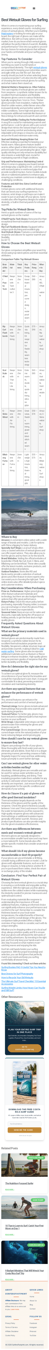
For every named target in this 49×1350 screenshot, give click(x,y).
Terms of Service (11, 1327)
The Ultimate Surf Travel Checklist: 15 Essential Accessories (23, 982)
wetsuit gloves (40, 67)
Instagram (33, 1327)
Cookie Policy (10, 1335)
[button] (34, 8)
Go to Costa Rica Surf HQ (24, 1048)
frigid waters (7, 33)
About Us (33, 1301)
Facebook (33, 1323)
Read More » (9, 1190)
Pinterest (33, 1331)
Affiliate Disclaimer (11, 1331)
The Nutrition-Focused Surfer (19, 1183)
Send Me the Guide (23, 1130)
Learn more (15, 1309)
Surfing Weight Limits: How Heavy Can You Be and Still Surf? (23, 989)
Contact (32, 1309)
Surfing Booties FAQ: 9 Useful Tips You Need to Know (23, 968)
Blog (31, 1305)
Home (32, 1296)
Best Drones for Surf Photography (17, 973)
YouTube (33, 1335)
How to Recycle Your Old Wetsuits (17, 977)
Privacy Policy (10, 1323)
